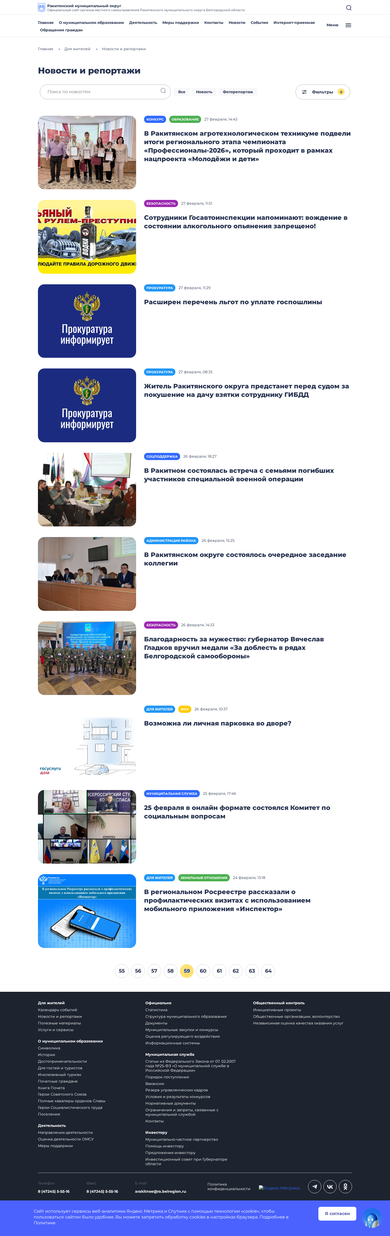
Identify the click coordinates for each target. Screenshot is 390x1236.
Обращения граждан (61, 30)
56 (138, 971)
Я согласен (337, 1213)
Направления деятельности (65, 1132)
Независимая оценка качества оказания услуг (298, 1023)
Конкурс (155, 119)
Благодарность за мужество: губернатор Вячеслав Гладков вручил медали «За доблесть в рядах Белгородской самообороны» (234, 647)
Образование (185, 119)
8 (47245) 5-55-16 (54, 1191)
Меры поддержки (180, 22)
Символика (49, 1048)
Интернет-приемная (294, 22)
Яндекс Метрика (145, 1211)
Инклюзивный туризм (59, 1074)
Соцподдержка (162, 456)
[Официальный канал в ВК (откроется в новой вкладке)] (330, 1186)
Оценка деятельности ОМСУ (66, 1139)
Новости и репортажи (60, 1016)
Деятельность (143, 22)
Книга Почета (51, 1087)
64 (268, 971)
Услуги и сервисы (55, 1029)
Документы (156, 1023)
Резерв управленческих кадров (176, 1090)
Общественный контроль (279, 1003)
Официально (158, 1003)
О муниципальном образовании (91, 22)
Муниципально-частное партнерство (181, 1139)
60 (203, 971)
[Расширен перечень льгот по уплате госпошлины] (87, 320)
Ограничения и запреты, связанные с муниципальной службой (182, 1112)
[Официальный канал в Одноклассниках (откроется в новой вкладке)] (345, 1186)
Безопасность (161, 203)
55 (122, 971)
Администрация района (171, 541)
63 (252, 971)
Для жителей (159, 709)
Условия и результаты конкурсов (177, 1096)
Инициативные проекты (277, 1009)
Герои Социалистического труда (70, 1107)
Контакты (213, 22)
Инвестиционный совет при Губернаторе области (186, 1161)
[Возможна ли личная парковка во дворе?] (87, 742)
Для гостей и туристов (60, 1068)
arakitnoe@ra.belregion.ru (160, 1191)
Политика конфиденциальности (228, 1186)
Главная (46, 22)
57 (154, 971)
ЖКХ (185, 709)
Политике (44, 1222)
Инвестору (156, 1132)
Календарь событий (57, 1009)
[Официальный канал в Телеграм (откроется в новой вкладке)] (314, 1186)
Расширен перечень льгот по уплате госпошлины (233, 302)
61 (219, 971)
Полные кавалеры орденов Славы (71, 1100)
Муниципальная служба (171, 794)
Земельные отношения (204, 878)
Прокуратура (159, 288)
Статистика (156, 1009)
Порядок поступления (167, 1077)
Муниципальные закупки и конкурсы (181, 1029)
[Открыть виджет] (372, 1218)
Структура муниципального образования (186, 1016)
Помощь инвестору (164, 1146)
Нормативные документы (170, 1103)
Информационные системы (172, 1043)
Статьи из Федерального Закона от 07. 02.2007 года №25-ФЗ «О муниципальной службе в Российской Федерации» (190, 1066)
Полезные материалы (59, 1023)
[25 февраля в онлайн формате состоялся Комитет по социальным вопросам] (87, 826)
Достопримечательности (62, 1061)
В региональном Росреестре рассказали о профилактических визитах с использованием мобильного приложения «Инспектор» (227, 900)
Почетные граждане (58, 1081)
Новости (237, 22)
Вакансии (154, 1083)
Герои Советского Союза (62, 1094)
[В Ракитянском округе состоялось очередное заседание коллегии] (87, 573)
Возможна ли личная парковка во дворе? (217, 723)
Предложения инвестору (170, 1152)
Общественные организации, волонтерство (296, 1016)
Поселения (49, 1114)
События (259, 22)
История (46, 1054)
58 (170, 971)
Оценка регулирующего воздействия (182, 1036)
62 (236, 971)
